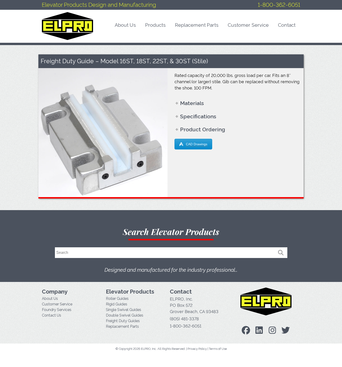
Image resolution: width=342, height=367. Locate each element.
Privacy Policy (197, 348)
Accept (313, 359)
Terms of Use (218, 348)
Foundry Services (56, 309)
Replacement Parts (122, 326)
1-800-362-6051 (279, 4)
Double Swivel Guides (124, 315)
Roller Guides (117, 298)
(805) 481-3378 (184, 318)
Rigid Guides (116, 304)
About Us (50, 298)
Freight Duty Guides (123, 321)
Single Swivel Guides (123, 309)
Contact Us (51, 315)
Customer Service (57, 304)
